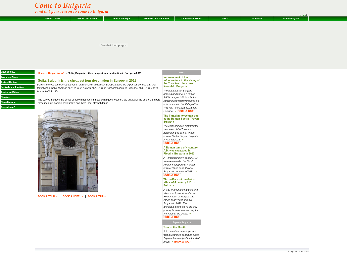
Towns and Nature (87, 18)
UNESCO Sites (52, 18)
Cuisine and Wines (192, 18)
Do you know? (8, 107)
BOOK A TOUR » (47, 196)
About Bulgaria (291, 18)
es (304, 15)
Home (41, 73)
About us (257, 18)
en (300, 15)
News (225, 18)
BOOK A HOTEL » (73, 196)
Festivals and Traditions (156, 18)
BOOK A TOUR (186, 111)
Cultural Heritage (121, 18)
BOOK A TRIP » (97, 196)
